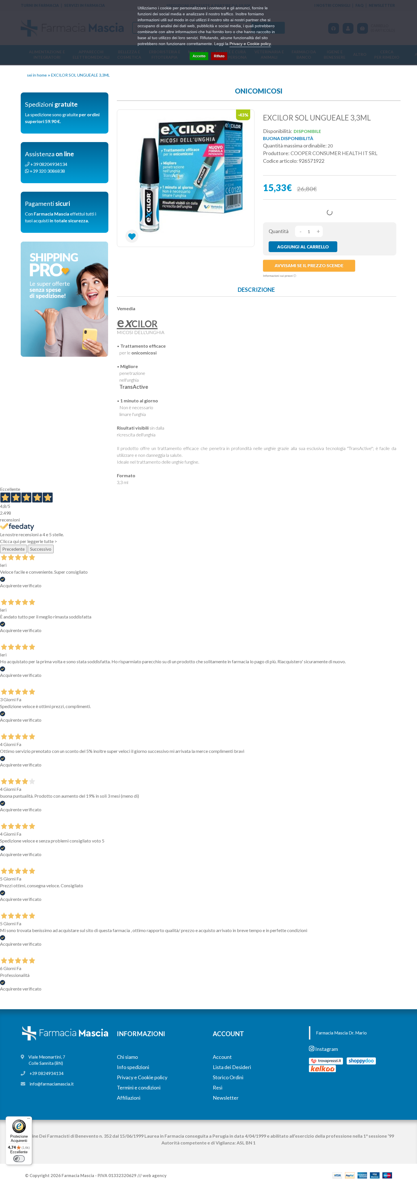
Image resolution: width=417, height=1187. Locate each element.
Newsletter (226, 1098)
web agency (155, 1175)
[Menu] (28, 1119)
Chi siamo (127, 1057)
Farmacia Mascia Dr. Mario (341, 1032)
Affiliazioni (128, 1098)
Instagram (326, 1049)
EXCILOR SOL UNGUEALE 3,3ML (80, 75)
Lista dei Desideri (232, 1067)
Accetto (199, 56)
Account (222, 1057)
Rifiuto (219, 56)
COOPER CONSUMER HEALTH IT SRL (334, 153)
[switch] (19, 1158)
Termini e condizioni (139, 1087)
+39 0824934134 (47, 1073)
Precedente (13, 549)
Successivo (40, 549)
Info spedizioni (133, 1067)
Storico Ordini (228, 1077)
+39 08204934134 (48, 164)
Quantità (278, 231)
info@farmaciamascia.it (52, 1083)
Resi (217, 1087)
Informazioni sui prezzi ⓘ (279, 275)
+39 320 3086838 (47, 171)
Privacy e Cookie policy (142, 1077)
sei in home (37, 75)
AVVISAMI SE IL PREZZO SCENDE (309, 265)
